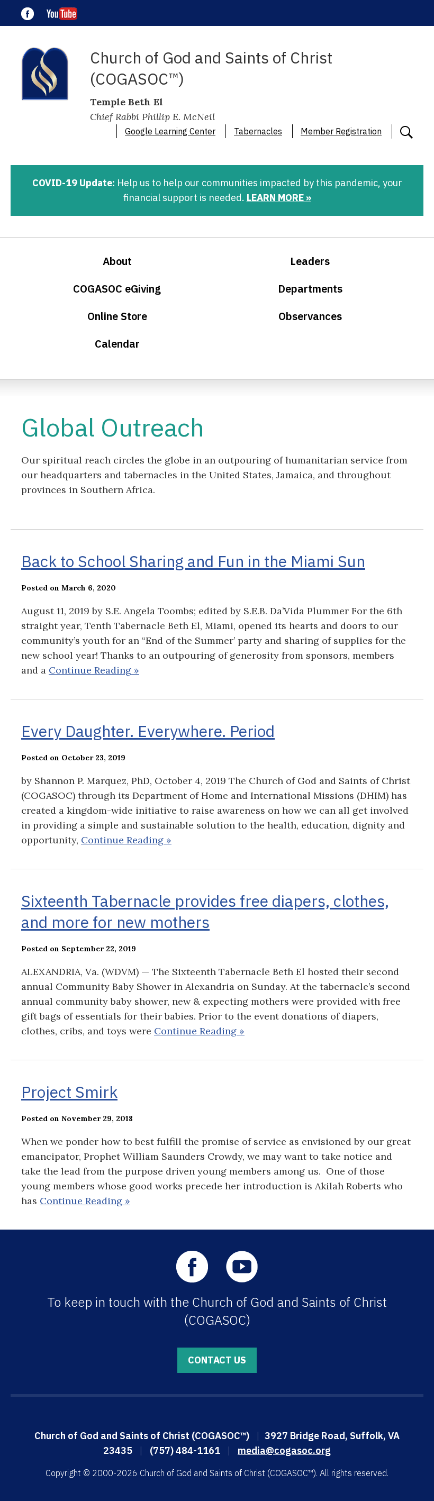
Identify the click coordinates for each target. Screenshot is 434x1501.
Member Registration (341, 131)
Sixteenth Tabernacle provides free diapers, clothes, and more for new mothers (205, 911)
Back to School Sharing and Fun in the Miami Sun (193, 561)
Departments (310, 288)
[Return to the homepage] (45, 74)
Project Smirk (69, 1091)
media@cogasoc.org (284, 1450)
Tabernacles (258, 131)
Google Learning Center (170, 131)
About (117, 261)
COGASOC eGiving (117, 288)
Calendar (117, 343)
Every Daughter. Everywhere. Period (148, 731)
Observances (310, 316)
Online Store (117, 316)
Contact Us (217, 1360)
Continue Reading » (94, 670)
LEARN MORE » (279, 198)
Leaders (310, 261)
